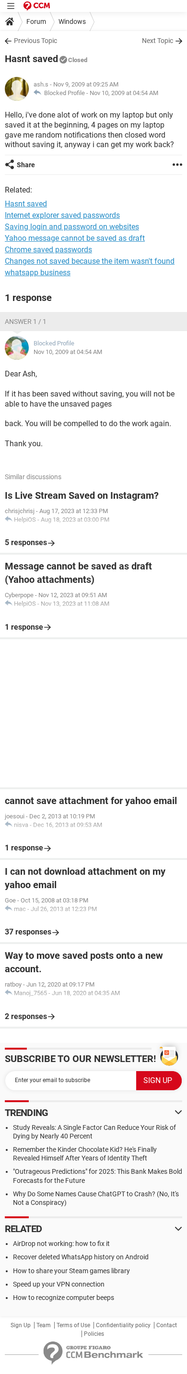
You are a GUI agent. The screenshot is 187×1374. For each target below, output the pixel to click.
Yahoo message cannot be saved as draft (75, 238)
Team (43, 1325)
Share (26, 165)
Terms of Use (73, 1325)
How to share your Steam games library (71, 1271)
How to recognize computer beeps (63, 1297)
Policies (94, 1334)
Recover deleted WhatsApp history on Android (81, 1257)
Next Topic (157, 40)
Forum (36, 21)
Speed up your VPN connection (59, 1284)
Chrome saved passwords (48, 249)
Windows (72, 21)
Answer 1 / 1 (26, 321)
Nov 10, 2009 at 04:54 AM (124, 93)
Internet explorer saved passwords (62, 215)
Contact (166, 1325)
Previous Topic (35, 40)
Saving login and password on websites (72, 226)
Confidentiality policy (123, 1325)
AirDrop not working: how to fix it (61, 1243)
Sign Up (21, 1325)
